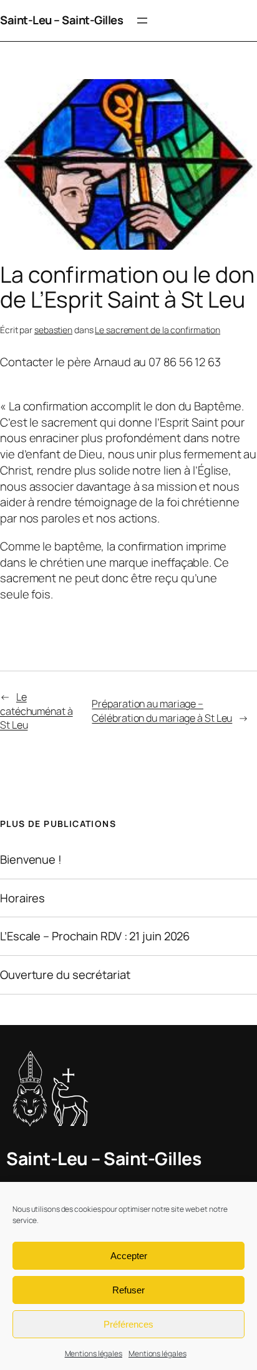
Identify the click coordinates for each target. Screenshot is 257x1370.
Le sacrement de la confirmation (157, 330)
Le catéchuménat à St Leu (36, 711)
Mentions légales (93, 1353)
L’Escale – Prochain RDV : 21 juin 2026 (95, 936)
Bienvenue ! (31, 859)
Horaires (22, 898)
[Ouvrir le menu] (142, 20)
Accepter (128, 1255)
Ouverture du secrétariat (65, 974)
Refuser (128, 1290)
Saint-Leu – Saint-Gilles (61, 20)
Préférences (128, 1324)
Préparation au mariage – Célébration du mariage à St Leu (162, 711)
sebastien (53, 330)
